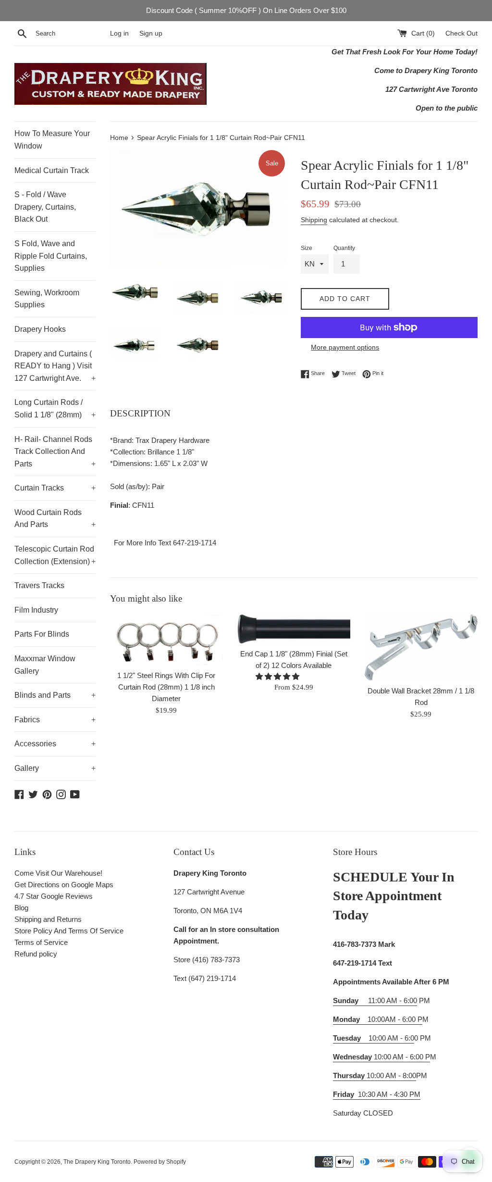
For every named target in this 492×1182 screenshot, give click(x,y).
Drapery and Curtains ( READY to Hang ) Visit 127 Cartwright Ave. (55, 366)
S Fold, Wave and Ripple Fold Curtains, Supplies (50, 255)
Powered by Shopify (160, 1161)
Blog (21, 908)
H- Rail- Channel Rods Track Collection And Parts (55, 451)
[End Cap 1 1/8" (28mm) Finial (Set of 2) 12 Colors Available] (293, 629)
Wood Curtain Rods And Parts (55, 518)
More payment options (345, 347)
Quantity (344, 248)
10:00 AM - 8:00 (374, 1075)
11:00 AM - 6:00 (375, 1000)
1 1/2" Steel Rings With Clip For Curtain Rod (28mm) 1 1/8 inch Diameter (166, 687)
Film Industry (36, 610)
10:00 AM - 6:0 (373, 1038)
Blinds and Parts (55, 695)
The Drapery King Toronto (97, 1161)
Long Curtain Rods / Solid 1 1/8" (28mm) (55, 408)
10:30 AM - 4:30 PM (389, 1094)
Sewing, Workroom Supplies (46, 299)
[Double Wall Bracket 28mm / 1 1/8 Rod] (421, 647)
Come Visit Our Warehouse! (58, 873)
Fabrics (55, 720)
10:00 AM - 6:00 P (381, 1057)
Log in (119, 33)
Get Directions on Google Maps (63, 884)
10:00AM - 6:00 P (377, 1019)
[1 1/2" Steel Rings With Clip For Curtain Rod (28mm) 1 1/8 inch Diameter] (166, 640)
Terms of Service (41, 942)
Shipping (314, 220)
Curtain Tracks (55, 488)
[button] (278, 676)
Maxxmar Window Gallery (44, 664)
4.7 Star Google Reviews (53, 896)
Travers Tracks (39, 585)
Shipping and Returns (48, 919)
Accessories (55, 744)
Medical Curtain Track (51, 170)
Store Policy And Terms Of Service (68, 931)
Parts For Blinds (41, 634)
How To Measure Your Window (52, 139)
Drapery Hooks (40, 329)
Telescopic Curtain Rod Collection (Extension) (55, 555)
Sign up (150, 33)
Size (306, 248)
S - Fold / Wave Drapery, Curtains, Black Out (45, 206)
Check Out (461, 33)
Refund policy (35, 954)
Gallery (55, 768)
